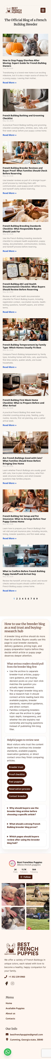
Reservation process (19, 788)
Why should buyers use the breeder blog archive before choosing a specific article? (23, 811)
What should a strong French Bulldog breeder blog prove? (23, 825)
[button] (43, 10)
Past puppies (16, 781)
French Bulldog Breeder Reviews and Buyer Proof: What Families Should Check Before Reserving (25, 170)
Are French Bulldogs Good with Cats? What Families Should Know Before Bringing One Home (22, 460)
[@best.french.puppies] (12, 863)
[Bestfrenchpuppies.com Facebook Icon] (6, 983)
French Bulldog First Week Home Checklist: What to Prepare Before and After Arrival (23, 403)
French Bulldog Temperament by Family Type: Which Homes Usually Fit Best (24, 346)
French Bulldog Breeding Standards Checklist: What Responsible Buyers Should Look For (22, 228)
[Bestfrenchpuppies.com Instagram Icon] (12, 983)
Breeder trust (16, 767)
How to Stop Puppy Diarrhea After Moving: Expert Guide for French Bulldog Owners (24, 63)
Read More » (9, 82)
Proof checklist (17, 774)
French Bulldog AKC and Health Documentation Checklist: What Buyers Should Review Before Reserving (24, 286)
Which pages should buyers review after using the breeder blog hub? (23, 839)
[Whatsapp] (7, 1052)
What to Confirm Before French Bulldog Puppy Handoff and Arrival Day (24, 572)
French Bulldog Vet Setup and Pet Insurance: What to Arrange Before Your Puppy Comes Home (24, 519)
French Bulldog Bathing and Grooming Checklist (23, 117)
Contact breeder (17, 796)
